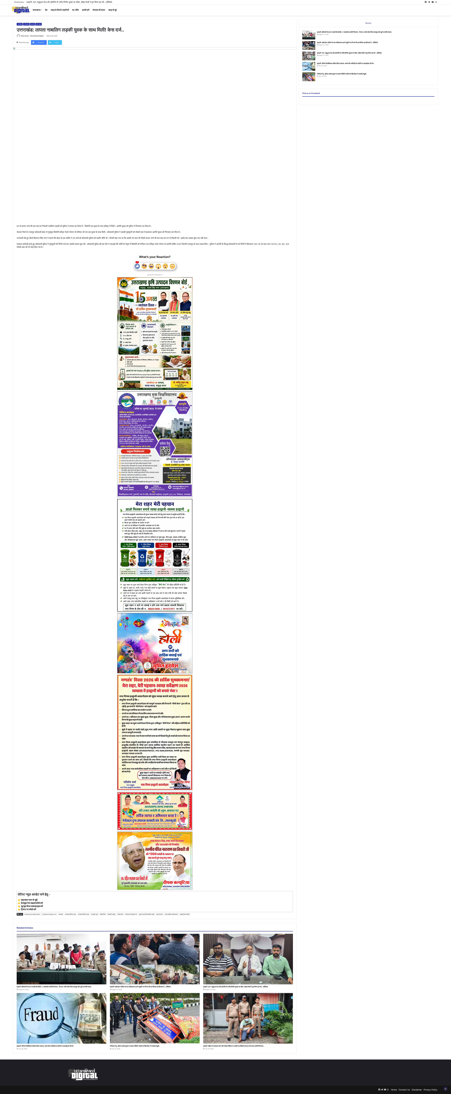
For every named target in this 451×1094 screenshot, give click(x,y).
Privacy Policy (430, 1089)
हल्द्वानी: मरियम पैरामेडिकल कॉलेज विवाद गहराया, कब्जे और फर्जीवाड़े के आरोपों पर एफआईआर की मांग (45, 1046)
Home (394, 1089)
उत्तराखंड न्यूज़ (94, 914)
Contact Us (404, 1089)
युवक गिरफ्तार (159, 914)
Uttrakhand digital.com (49, 914)
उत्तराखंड (19, 24)
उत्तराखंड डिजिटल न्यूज (70, 914)
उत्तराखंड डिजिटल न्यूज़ (83, 914)
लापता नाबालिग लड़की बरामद (171, 914)
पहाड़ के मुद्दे (112, 10)
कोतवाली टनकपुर (111, 914)
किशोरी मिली (102, 914)
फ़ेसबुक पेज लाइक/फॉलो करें (32, 903)
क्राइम (32, 24)
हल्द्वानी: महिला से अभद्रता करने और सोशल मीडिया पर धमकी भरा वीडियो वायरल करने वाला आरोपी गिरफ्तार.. (67, 2)
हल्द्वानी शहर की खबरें (184, 914)
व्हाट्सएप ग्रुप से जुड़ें (29, 900)
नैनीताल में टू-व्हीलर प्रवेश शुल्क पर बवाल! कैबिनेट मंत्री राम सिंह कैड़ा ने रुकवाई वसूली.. (135, 1046)
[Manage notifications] (445, 1089)
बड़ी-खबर (38, 24)
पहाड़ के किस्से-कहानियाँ (60, 10)
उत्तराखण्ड (36, 10)
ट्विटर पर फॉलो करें (28, 909)
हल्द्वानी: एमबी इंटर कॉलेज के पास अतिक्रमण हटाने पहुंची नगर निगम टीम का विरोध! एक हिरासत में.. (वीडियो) (140, 987)
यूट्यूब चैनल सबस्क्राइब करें (32, 906)
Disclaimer (417, 1089)
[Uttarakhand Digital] (21, 10)
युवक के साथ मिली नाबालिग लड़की (146, 914)
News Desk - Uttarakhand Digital (32, 36)
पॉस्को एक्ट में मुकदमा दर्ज (131, 914)
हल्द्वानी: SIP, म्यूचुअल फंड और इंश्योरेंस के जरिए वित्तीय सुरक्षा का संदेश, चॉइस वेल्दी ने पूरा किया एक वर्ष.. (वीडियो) (235, 987)
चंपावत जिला (120, 914)
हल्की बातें (85, 10)
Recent (368, 23)
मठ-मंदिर (75, 10)
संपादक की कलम (99, 10)
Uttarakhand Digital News (32, 914)
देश (46, 10)
